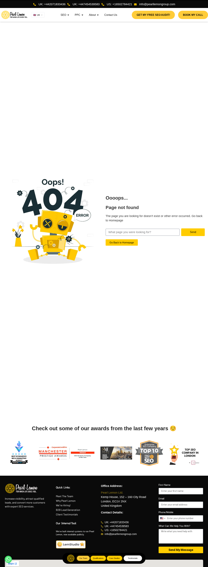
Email (161, 498)
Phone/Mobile (166, 512)
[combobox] (162, 518)
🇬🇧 (36, 14)
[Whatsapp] (8, 559)
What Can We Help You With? (174, 526)
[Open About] (98, 15)
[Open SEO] (68, 15)
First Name (164, 485)
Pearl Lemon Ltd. (112, 492)
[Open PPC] (82, 15)
